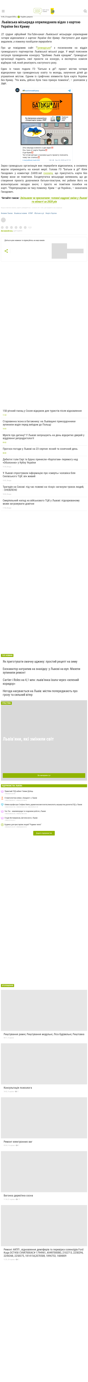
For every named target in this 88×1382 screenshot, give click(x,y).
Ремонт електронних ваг (18, 1141)
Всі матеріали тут (44, 775)
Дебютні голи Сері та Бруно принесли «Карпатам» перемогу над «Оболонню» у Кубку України (40, 461)
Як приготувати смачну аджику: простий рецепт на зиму (40, 661)
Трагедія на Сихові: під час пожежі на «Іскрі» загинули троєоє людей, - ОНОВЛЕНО (43, 488)
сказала (48, 173)
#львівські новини (20, 213)
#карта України (51, 213)
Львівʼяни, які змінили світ (28, 739)
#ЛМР (30, 213)
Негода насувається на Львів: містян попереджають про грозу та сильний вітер (40, 693)
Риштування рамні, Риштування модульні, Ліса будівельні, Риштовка (44, 1034)
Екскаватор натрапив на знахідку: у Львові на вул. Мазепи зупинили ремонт (41, 670)
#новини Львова (7, 213)
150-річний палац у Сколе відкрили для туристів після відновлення (42, 410)
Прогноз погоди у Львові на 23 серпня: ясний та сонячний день (40, 448)
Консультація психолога (18, 1087)
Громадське (44, 47)
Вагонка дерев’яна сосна (18, 1195)
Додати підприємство (44, 833)
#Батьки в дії (39, 213)
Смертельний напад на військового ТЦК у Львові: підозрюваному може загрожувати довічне (41, 502)
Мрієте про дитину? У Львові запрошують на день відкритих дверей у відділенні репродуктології (43, 437)
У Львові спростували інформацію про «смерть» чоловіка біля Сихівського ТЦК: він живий (39, 474)
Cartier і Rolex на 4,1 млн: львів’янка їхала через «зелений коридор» (41, 681)
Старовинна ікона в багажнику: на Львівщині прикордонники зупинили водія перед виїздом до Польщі (39, 423)
